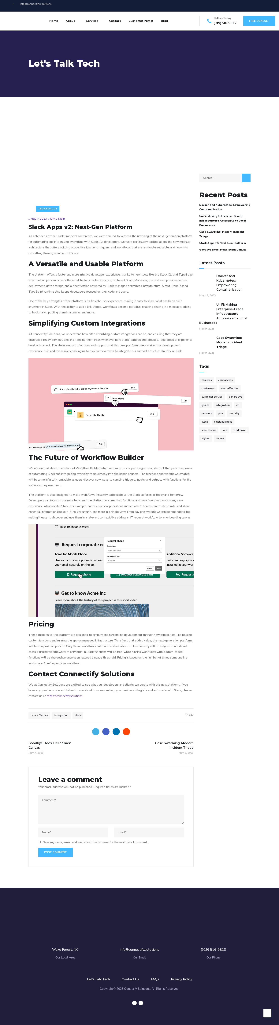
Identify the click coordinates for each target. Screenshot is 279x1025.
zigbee (206, 438)
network (207, 413)
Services (92, 21)
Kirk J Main (57, 218)
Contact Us (130, 979)
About (70, 21)
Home (53, 21)
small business (223, 422)
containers (208, 388)
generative (235, 397)
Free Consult (259, 21)
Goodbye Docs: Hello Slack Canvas (222, 249)
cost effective (39, 715)
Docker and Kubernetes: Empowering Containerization (224, 207)
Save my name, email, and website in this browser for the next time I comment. (95, 842)
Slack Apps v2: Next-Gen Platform (222, 243)
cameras (207, 380)
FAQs (155, 979)
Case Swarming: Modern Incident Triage (221, 234)
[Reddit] (126, 731)
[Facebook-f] (249, 6)
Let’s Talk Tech (98, 979)
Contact (115, 21)
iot (238, 405)
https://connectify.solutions (65, 696)
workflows (239, 430)
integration (61, 715)
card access (225, 380)
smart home (209, 430)
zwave (220, 438)
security (234, 413)
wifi (225, 430)
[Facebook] (106, 731)
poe (220, 413)
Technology (48, 208)
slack (78, 715)
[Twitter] (95, 731)
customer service (212, 397)
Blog (164, 21)
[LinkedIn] (116, 731)
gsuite (205, 405)
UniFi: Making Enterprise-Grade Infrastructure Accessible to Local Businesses (222, 220)
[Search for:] (225, 178)
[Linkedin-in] (256, 6)
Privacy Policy (181, 979)
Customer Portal (140, 21)
